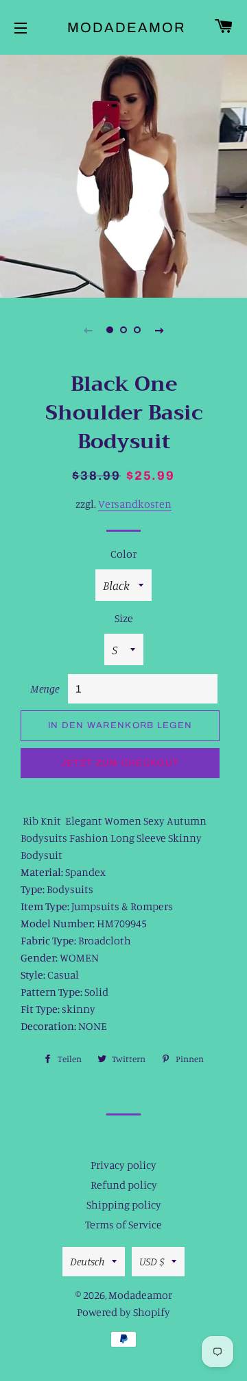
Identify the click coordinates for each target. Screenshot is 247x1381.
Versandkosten (135, 504)
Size (124, 618)
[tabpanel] (123, 174)
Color (123, 553)
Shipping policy (123, 1204)
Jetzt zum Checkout (120, 763)
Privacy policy (123, 1165)
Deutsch (87, 1261)
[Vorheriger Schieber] (88, 330)
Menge (44, 688)
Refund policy (124, 1184)
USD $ (152, 1261)
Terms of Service (123, 1224)
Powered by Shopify (123, 1312)
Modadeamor (123, 27)
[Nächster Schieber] (159, 330)
